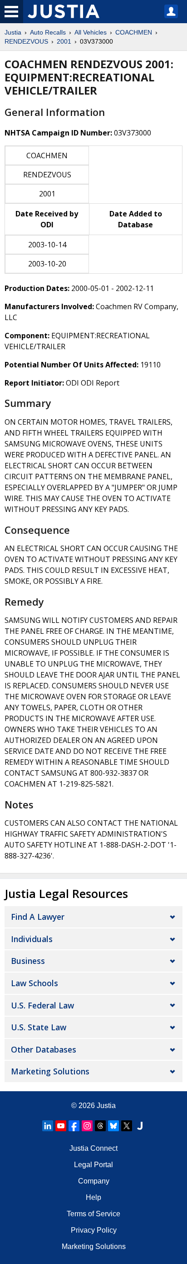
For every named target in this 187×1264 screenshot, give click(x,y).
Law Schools (34, 983)
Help (93, 1197)
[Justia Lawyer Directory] (139, 1125)
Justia (13, 32)
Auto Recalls (48, 32)
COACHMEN (133, 32)
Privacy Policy (94, 1230)
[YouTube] (60, 1125)
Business (28, 960)
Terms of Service (93, 1214)
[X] (126, 1125)
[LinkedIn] (47, 1125)
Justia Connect (93, 1148)
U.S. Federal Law (42, 1005)
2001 (64, 41)
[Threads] (100, 1125)
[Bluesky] (113, 1125)
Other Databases (43, 1049)
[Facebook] (74, 1125)
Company (93, 1181)
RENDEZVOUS (26, 41)
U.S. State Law (38, 1027)
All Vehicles (90, 32)
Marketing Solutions (50, 1071)
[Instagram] (87, 1125)
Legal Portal (93, 1165)
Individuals (32, 938)
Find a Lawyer (37, 916)
